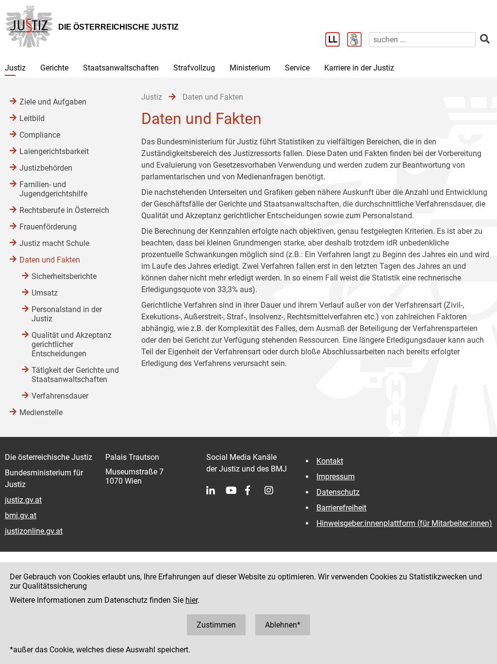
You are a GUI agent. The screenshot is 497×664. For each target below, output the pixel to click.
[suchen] (485, 39)
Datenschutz (338, 492)
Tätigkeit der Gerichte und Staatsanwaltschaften (75, 375)
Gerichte (54, 67)
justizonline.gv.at (34, 531)
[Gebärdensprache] (358, 40)
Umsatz (45, 292)
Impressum (335, 476)
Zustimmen (216, 624)
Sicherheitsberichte (64, 276)
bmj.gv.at (20, 515)
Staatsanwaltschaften (121, 67)
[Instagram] (274, 490)
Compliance (39, 135)
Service (297, 67)
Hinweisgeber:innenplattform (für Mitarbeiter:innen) (404, 523)
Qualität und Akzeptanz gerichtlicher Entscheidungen (72, 344)
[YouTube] (235, 490)
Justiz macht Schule (54, 243)
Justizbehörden (45, 168)
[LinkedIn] (216, 490)
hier (191, 600)
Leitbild (32, 118)
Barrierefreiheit (341, 507)
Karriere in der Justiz (359, 67)
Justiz (15, 67)
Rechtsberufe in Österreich (64, 210)
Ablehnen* (282, 624)
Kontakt (329, 461)
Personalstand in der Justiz (67, 314)
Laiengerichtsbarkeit (54, 151)
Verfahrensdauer (60, 396)
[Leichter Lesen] (336, 40)
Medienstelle (41, 412)
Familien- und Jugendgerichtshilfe (53, 189)
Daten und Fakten (49, 259)
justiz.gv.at (23, 500)
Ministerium (250, 67)
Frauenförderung (48, 226)
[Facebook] (255, 490)
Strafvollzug (194, 67)
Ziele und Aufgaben (52, 101)
